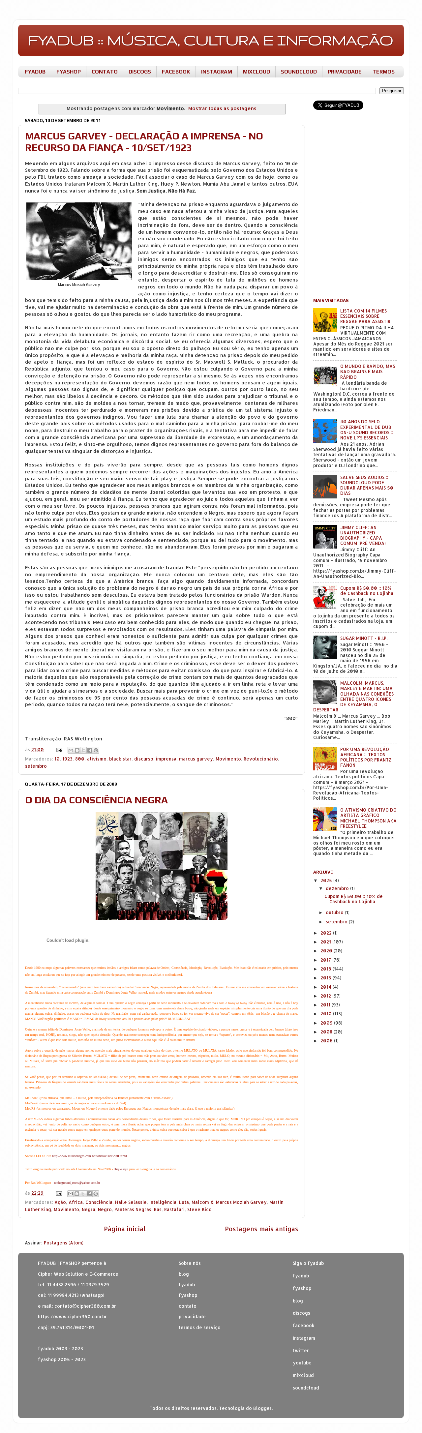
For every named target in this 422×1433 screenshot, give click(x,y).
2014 (326, 987)
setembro (36, 766)
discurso (143, 758)
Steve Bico (199, 1209)
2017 (326, 960)
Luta (184, 1202)
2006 (327, 1040)
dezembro (338, 888)
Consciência (98, 1202)
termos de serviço (200, 1327)
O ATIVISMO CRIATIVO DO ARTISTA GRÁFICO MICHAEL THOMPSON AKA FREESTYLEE (368, 818)
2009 (327, 1023)
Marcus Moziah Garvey (241, 1202)
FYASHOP (68, 72)
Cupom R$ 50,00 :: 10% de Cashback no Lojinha (366, 590)
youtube (302, 1362)
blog (184, 1274)
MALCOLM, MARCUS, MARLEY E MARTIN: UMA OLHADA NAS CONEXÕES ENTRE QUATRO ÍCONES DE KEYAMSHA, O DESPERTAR (353, 696)
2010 (326, 1013)
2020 (327, 950)
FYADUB (35, 72)
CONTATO (105, 72)
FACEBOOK (176, 72)
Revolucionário (261, 758)
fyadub (301, 1275)
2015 (326, 977)
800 (79, 758)
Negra (88, 1209)
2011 (326, 1004)
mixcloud (303, 1375)
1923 (67, 758)
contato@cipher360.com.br (85, 1306)
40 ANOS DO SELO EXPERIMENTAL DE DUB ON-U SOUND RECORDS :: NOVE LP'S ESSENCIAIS (366, 429)
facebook (304, 1325)
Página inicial (125, 1229)
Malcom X (202, 1202)
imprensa (166, 758)
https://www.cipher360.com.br (72, 1316)
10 (57, 758)
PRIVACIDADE (345, 72)
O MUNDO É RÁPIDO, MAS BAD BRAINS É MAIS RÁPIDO (367, 371)
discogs (301, 1313)
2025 (326, 880)
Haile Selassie (131, 1202)
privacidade (192, 1316)
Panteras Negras (132, 1209)
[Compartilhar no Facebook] (89, 750)
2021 (326, 941)
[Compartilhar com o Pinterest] (96, 750)
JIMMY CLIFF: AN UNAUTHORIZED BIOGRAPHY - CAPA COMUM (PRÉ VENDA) (363, 535)
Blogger (262, 1408)
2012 (326, 996)
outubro (335, 912)
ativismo (96, 758)
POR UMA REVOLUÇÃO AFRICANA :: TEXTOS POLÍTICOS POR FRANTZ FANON (365, 757)
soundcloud (306, 1387)
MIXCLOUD (256, 72)
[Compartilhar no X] (83, 750)
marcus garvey (196, 758)
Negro (105, 1209)
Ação (60, 1202)
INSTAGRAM (216, 72)
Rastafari (174, 1209)
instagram (304, 1338)
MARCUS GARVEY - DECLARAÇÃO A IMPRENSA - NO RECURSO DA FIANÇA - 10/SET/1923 (144, 141)
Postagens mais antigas (261, 1229)
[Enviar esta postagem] (59, 749)
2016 (326, 968)
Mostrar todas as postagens (222, 108)
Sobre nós (190, 1263)
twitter (301, 1350)
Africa (76, 1202)
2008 (327, 1031)
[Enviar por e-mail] (71, 750)
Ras (158, 1209)
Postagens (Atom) (63, 1242)
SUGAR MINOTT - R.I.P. (363, 638)
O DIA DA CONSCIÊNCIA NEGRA (96, 800)
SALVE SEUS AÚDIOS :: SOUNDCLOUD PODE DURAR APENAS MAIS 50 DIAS (366, 485)
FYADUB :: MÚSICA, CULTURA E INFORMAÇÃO (210, 40)
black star (120, 758)
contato (187, 1306)
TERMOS (384, 72)
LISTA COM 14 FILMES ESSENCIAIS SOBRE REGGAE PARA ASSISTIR (365, 316)
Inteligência (162, 1202)
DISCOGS (140, 72)
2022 (326, 933)
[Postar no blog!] (77, 750)
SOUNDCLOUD (299, 72)
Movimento (228, 758)
